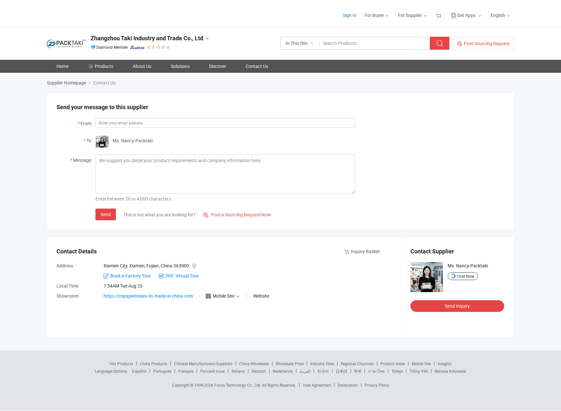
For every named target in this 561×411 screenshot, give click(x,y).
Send (106, 214)
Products (104, 66)
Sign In (349, 15)
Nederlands (283, 371)
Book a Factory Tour (130, 276)
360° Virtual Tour (182, 276)
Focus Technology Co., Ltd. (238, 385)
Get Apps (466, 15)
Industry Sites (322, 363)
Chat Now (465, 276)
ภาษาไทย (376, 371)
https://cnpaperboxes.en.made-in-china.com (148, 296)
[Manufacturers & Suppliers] (88, 12)
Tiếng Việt (419, 371)
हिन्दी (357, 371)
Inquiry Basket (365, 251)
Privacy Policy (377, 385)
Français (185, 371)
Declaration (348, 385)
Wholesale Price (290, 363)
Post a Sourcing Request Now (237, 215)
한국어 (323, 371)
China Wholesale (254, 363)
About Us (142, 66)
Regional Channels (357, 363)
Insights (445, 363)
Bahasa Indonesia (450, 371)
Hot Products (121, 363)
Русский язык (212, 371)
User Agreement (317, 385)
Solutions (180, 66)
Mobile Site (421, 363)
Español (139, 371)
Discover (217, 66)
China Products (153, 363)
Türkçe (397, 371)
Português (162, 371)
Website (261, 296)
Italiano (238, 371)
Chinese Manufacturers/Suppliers (203, 363)
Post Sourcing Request (487, 43)
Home (62, 66)
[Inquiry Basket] (439, 15)
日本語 (341, 371)
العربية (305, 371)
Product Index (392, 363)
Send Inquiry (457, 306)
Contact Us (257, 66)
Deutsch (259, 371)
